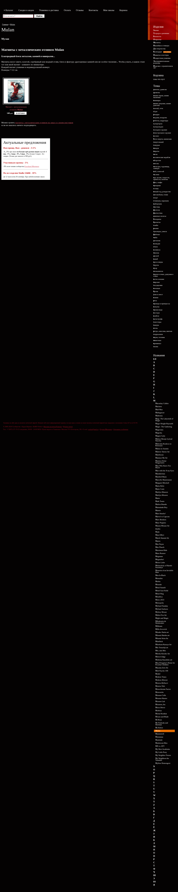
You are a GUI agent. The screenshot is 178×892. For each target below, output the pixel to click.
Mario (157, 498)
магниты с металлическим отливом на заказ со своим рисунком (44, 123)
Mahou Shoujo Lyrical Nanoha (163, 440)
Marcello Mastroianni (163, 480)
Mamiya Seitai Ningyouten (160, 462)
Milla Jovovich (161, 629)
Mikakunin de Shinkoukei (160, 622)
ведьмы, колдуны (160, 117)
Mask (157, 532)
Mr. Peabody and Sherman (161, 724)
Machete (158, 406)
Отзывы (80, 10)
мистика (156, 207)
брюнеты (156, 222)
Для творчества (159, 49)
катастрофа (157, 319)
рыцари (156, 114)
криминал (157, 343)
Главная (5, 24)
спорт (155, 198)
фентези (156, 210)
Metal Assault (160, 588)
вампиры (156, 100)
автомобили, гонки (160, 195)
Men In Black (160, 575)
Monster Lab (160, 701)
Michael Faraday (161, 606)
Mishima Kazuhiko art (163, 660)
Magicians (159, 430)
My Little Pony (161, 752)
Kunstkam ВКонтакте (31, 166)
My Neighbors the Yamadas (162, 759)
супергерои (157, 124)
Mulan (12, 24)
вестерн (156, 313)
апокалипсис (158, 271)
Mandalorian (160, 474)
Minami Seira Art (161, 638)
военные (156, 288)
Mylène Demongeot (162, 763)
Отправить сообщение (120, 429)
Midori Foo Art (161, 615)
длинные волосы (159, 216)
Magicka (158, 433)
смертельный (158, 142)
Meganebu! (159, 559)
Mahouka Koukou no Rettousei (163, 445)
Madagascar (159, 413)
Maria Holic (159, 486)
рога (155, 301)
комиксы (156, 250)
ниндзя (156, 148)
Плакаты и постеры (161, 55)
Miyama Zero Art (161, 668)
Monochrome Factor (163, 689)
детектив (156, 241)
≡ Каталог (8, 10)
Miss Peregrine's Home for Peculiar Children (165, 664)
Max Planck (159, 547)
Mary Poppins (160, 523)
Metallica (159, 597)
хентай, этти (158, 108)
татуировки (157, 285)
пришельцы (157, 310)
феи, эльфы (157, 182)
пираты (156, 151)
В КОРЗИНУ (20, 113)
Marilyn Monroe (161, 495)
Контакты (93, 10)
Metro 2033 (159, 600)
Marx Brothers (160, 520)
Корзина (123, 10)
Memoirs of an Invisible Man (164, 571)
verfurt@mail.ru (93, 429)
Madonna (159, 416)
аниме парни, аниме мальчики (161, 96)
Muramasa (159, 737)
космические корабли (161, 157)
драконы (156, 92)
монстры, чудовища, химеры (161, 167)
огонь (155, 328)
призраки (157, 185)
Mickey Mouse (161, 612)
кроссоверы (158, 262)
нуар (155, 268)
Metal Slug (159, 594)
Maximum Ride (161, 550)
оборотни (157, 160)
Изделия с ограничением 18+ (163, 67)
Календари (162, 52)
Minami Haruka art (162, 635)
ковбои (156, 316)
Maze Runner (160, 553)
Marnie (158, 510)
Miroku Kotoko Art (162, 654)
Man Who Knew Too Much (163, 467)
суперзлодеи (158, 127)
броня (155, 291)
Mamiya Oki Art (161, 458)
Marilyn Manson (161, 492)
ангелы (156, 163)
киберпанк (157, 204)
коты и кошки (158, 279)
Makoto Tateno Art (162, 452)
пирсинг (156, 282)
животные (157, 340)
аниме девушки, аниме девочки (162, 104)
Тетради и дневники (161, 33)
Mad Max (159, 409)
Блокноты (157, 36)
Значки (156, 30)
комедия (156, 244)
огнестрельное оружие (162, 133)
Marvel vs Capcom (162, 517)
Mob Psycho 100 (161, 671)
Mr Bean (158, 720)
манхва (156, 253)
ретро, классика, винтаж (162, 331)
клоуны (156, 307)
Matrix (157, 541)
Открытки (157, 39)
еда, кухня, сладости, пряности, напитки (161, 178)
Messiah (158, 584)
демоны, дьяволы (160, 89)
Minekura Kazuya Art (163, 644)
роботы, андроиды (160, 121)
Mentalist (159, 578)
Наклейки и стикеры (161, 46)
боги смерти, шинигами (162, 139)
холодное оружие (160, 130)
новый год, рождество (162, 192)
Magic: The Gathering (163, 427)
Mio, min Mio (160, 651)
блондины (157, 219)
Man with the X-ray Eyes (164, 471)
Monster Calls (160, 695)
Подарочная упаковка (161, 58)
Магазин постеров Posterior (53, 426)
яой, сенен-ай (158, 171)
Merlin (157, 581)
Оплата (67, 10)
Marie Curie (159, 489)
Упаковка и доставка (49, 10)
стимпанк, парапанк (161, 201)
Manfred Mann (161, 477)
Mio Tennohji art (161, 647)
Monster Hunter (161, 698)
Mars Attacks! (160, 513)
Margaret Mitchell (162, 483)
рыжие (156, 228)
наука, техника (159, 337)
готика (156, 188)
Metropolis (159, 603)
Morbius (158, 711)
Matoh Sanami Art (162, 538)
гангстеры (157, 322)
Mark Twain (159, 501)
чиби (155, 237)
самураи (156, 145)
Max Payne (159, 544)
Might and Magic (162, 618)
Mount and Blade (162, 717)
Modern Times (160, 677)
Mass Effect (159, 535)
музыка (156, 174)
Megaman (159, 556)
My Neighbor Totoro (163, 755)
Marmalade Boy (161, 507)
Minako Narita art (162, 632)
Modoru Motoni (161, 680)
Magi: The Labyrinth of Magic (164, 420)
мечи (155, 154)
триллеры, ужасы (160, 231)
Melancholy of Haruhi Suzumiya (163, 566)
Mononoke (159, 692)
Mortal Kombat (161, 714)
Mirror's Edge (160, 657)
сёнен (155, 247)
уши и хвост (158, 294)
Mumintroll (159, 734)
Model (157, 674)
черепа (156, 265)
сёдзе (155, 111)
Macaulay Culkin (162, 403)
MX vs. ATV (160, 746)
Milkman (158, 626)
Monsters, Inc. (160, 704)
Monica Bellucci (161, 683)
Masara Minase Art (162, 526)
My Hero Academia (162, 749)
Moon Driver (160, 707)
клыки (155, 297)
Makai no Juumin (162, 449)
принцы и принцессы (161, 304)
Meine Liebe (160, 562)
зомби (155, 225)
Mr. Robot (159, 728)
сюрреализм (158, 334)
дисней (156, 256)
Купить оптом (68, 426)
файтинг (156, 234)
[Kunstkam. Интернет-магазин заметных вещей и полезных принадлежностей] (163, 15)
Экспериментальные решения (161, 62)
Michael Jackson (161, 609)
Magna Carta (160, 436)
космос (156, 136)
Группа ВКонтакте (106, 429)
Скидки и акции (26, 10)
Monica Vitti (160, 686)
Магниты (157, 42)
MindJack (159, 641)
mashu (157, 529)
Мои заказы (108, 10)
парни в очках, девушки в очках (163, 275)
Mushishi (158, 740)
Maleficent (159, 455)
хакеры (156, 325)
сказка (155, 346)
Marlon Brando (161, 504)
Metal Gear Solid (161, 591)
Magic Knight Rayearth (164, 424)
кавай (155, 259)
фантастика (157, 213)
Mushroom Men (161, 743)
